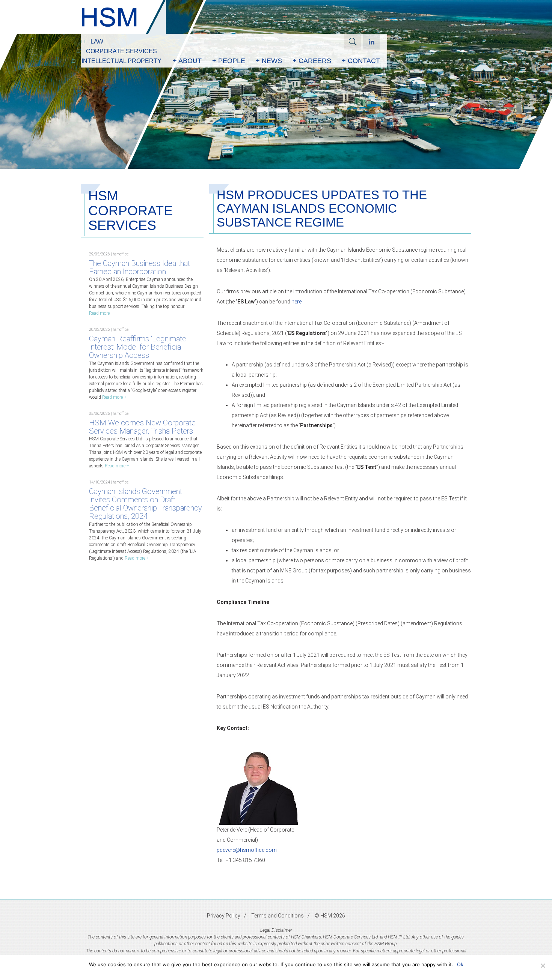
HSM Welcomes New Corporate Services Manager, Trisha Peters (142, 426)
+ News (269, 61)
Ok (460, 964)
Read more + (101, 313)
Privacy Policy (223, 916)
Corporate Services (121, 51)
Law (96, 41)
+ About (187, 61)
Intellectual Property (121, 61)
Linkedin (371, 42)
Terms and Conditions (277, 916)
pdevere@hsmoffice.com (247, 850)
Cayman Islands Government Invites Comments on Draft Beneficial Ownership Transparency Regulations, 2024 (145, 504)
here (296, 302)
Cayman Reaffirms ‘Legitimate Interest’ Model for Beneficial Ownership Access (137, 347)
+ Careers (312, 61)
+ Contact (361, 61)
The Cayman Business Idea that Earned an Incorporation (139, 267)
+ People (228, 61)
